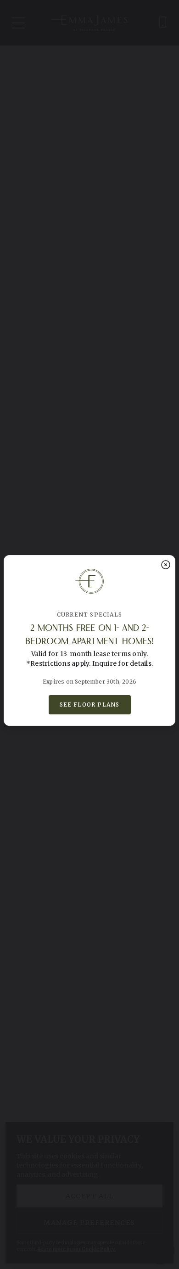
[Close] (165, 564)
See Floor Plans (90, 704)
